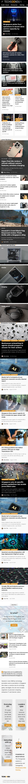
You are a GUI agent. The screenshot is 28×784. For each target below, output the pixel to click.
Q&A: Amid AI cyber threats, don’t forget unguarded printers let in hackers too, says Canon (7, 102)
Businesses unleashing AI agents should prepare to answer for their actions (12, 345)
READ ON (14, 625)
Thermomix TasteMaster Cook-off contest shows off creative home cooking (18, 645)
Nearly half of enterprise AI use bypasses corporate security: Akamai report (14, 379)
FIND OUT (21, 725)
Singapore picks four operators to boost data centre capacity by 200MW (13, 27)
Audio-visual (6, 306)
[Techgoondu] (12, 1)
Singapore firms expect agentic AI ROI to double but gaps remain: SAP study (13, 415)
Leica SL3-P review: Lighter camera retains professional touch (19, 100)
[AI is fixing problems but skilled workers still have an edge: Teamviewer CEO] (14, 437)
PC (11, 93)
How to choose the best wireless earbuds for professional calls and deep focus (18, 663)
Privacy (4, 782)
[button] (3, 1)
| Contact (23, 782)
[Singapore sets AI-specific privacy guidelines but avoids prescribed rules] (14, 471)
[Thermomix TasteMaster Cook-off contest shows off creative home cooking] (4, 646)
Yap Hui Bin (6, 241)
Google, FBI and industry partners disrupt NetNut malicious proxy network (13, 588)
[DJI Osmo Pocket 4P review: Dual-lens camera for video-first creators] (14, 44)
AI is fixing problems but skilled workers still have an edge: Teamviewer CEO (12, 449)
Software (5, 94)
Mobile (17, 120)
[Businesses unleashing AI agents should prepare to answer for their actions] (14, 332)
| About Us (19, 782)
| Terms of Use (9, 782)
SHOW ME (8, 760)
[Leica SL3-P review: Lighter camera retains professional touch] (20, 91)
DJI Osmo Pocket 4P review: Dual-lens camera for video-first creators (13, 54)
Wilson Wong (6, 172)
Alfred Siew (7, 33)
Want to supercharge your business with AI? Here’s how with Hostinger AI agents (14, 83)
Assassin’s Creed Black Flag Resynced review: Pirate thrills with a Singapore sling (13, 233)
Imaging (18, 94)
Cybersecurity (6, 91)
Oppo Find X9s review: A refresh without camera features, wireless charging (12, 163)
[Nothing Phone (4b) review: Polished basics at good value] (20, 117)
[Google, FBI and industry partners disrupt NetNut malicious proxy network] (14, 576)
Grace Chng (6, 495)
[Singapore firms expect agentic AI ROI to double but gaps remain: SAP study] (14, 403)
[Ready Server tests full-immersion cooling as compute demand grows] (4, 655)
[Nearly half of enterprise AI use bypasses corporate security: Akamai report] (14, 367)
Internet (12, 479)
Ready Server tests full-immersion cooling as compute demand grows (18, 654)
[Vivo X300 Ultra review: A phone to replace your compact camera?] (24, 196)
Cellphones (19, 118)
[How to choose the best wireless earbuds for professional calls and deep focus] (4, 664)
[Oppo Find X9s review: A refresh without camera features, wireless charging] (14, 148)
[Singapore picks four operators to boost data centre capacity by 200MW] (14, 15)
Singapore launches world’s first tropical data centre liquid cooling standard (13, 70)
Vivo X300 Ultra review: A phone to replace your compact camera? (9, 195)
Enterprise (6, 21)
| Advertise (14, 782)
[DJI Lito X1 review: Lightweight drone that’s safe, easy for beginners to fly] (24, 205)
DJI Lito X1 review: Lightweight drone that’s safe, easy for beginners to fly (9, 205)
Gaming (5, 120)
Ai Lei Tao (6, 389)
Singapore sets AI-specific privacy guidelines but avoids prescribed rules (14, 484)
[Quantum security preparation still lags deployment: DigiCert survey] (14, 541)
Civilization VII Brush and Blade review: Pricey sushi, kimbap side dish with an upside (7, 127)
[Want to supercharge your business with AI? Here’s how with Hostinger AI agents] (4, 637)
